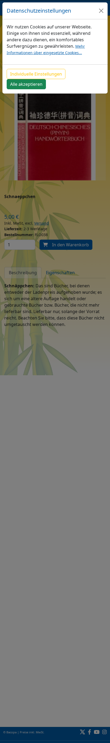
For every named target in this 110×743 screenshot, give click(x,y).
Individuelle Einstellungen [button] (36, 74)
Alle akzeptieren (26, 84)
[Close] (101, 10)
